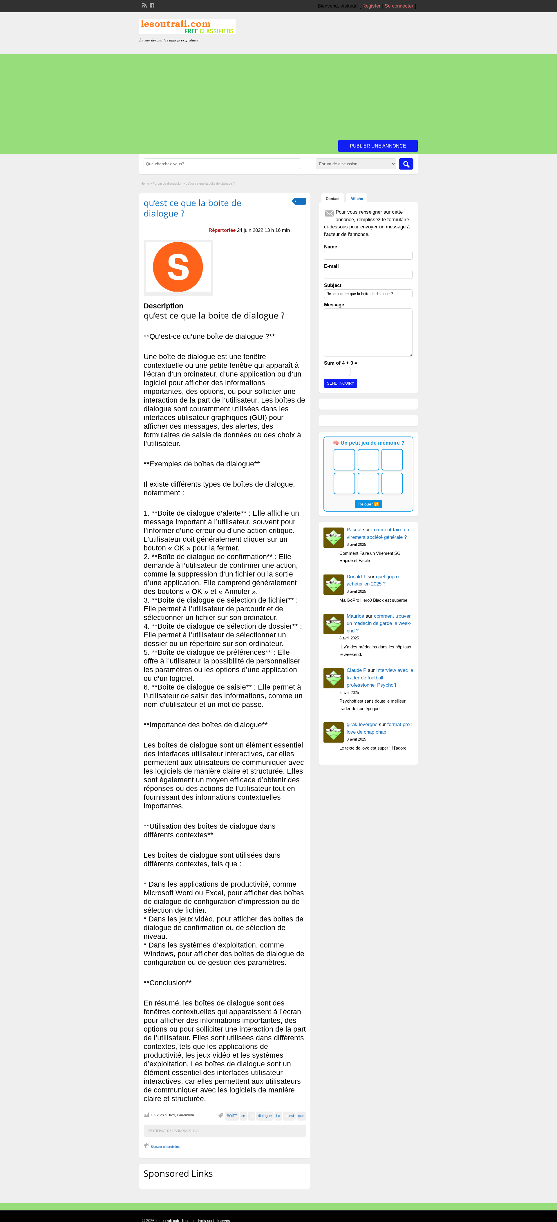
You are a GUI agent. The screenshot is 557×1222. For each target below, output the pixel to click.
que (301, 1116)
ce (243, 1116)
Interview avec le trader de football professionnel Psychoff (380, 678)
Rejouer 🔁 (368, 504)
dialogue (265, 1116)
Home (145, 183)
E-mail (331, 266)
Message (334, 305)
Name (330, 247)
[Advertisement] (278, 94)
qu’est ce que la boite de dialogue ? (192, 208)
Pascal (354, 529)
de (251, 1116)
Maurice (355, 616)
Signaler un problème (165, 1146)
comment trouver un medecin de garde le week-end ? (379, 623)
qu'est (289, 1116)
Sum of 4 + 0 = (340, 363)
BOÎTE (232, 1116)
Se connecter (399, 6)
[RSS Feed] (144, 4)
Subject (332, 285)
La (278, 1116)
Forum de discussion (167, 183)
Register (371, 6)
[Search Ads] (406, 164)
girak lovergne (362, 724)
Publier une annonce (378, 145)
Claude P (356, 670)
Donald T (356, 576)
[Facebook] (151, 4)
